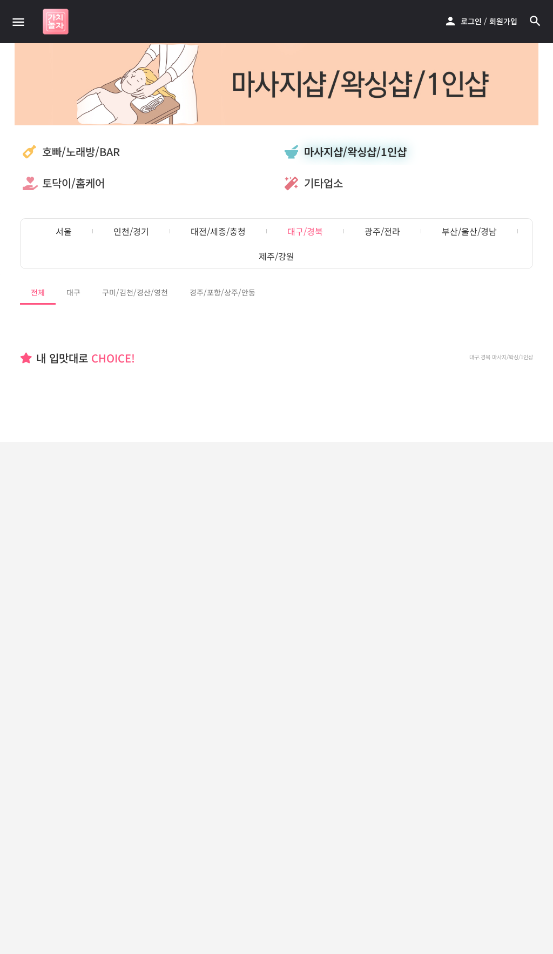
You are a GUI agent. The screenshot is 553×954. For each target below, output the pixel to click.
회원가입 (503, 21)
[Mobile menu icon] (18, 21)
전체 (38, 292)
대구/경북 (305, 231)
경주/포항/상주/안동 (222, 292)
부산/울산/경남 (469, 231)
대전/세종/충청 (218, 231)
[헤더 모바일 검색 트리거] (535, 21)
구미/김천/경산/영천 (135, 292)
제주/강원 (276, 256)
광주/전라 (382, 231)
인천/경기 (131, 231)
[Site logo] (57, 21)
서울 (64, 231)
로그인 (471, 21)
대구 (73, 292)
